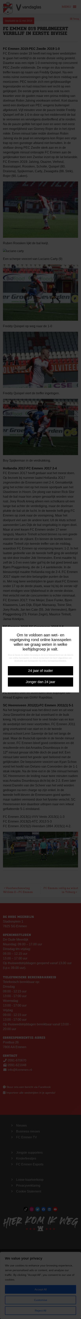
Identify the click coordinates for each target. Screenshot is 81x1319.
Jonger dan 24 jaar (40, 682)
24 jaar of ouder (40, 671)
